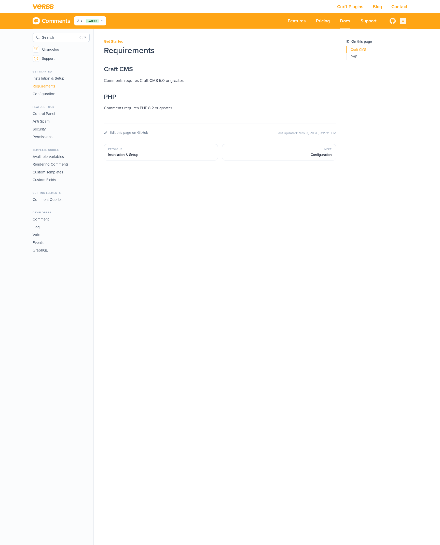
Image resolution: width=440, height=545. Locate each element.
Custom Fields (44, 179)
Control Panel (44, 113)
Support (48, 58)
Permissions (42, 136)
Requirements (44, 86)
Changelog (50, 49)
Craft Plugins (351, 6)
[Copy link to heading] (99, 69)
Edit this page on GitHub (129, 132)
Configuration (44, 93)
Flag (36, 227)
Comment (41, 219)
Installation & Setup (48, 78)
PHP (354, 56)
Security (39, 129)
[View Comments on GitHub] (392, 20)
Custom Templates (48, 172)
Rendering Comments (50, 164)
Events (38, 242)
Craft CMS (358, 49)
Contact (399, 6)
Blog (378, 6)
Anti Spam (41, 121)
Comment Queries (47, 199)
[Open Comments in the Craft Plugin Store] (402, 20)
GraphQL (40, 250)
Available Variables (48, 156)
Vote (36, 234)
